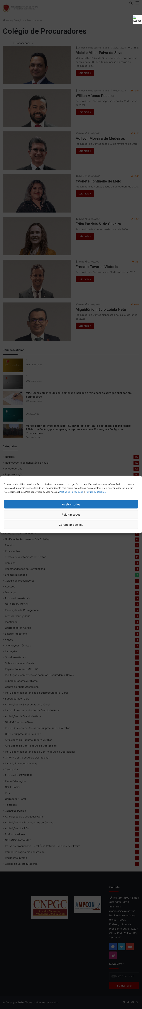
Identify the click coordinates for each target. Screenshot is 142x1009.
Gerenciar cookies (71, 524)
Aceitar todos (71, 504)
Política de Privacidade (71, 491)
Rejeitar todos (71, 514)
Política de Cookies (96, 491)
